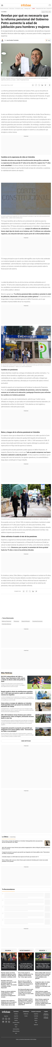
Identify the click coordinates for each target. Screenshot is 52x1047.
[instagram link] (9, 1019)
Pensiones (16, 621)
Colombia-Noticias (6, 624)
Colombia (3, 11)
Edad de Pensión (26, 621)
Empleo (26, 1016)
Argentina (16, 1016)
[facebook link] (3, 1019)
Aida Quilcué (5, 8)
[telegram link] (6, 1022)
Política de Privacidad (46, 1018)
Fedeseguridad (21, 8)
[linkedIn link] (9, 1022)
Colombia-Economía (37, 621)
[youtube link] (3, 1022)
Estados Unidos (16, 1022)
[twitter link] (6, 1019)
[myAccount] (50, 5)
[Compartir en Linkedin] (42, 85)
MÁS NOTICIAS (26, 741)
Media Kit (36, 1024)
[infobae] (26, 5)
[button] (2, 5)
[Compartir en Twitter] (39, 85)
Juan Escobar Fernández (12, 40)
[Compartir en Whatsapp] (33, 85)
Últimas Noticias (16, 1031)
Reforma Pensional (6, 621)
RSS (16, 1033)
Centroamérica (16, 1029)
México (16, 1024)
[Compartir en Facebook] (36, 85)
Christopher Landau (13, 8)
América (16, 1013)
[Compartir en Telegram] (45, 85)
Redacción (26, 1013)
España (16, 1020)
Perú (16, 1026)
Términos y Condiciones (45, 1014)
